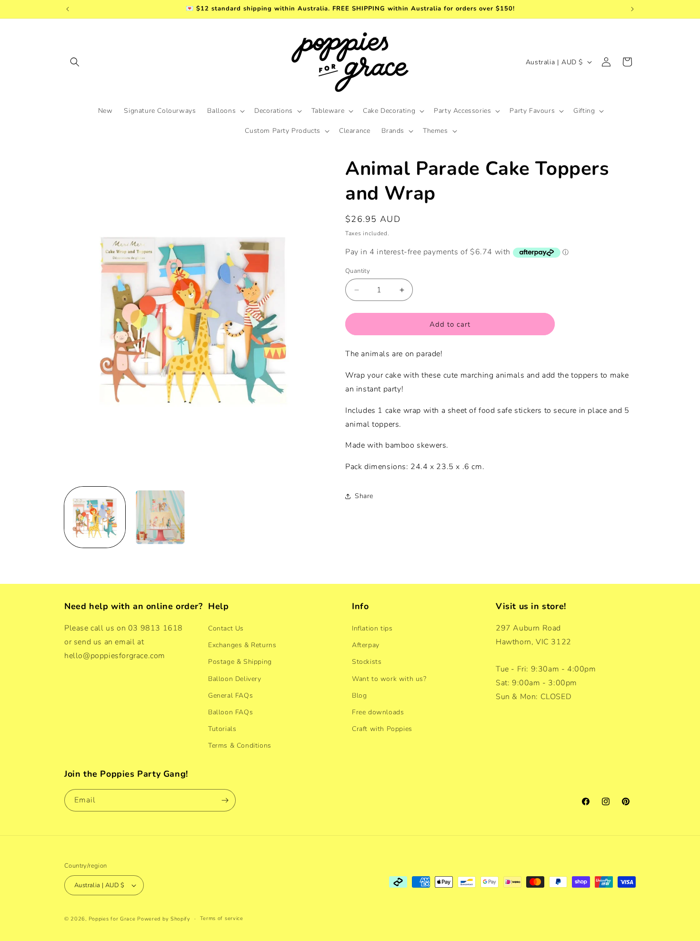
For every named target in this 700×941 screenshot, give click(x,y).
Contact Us (226, 628)
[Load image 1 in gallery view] (94, 517)
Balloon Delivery (234, 678)
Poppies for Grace (112, 918)
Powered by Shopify (163, 918)
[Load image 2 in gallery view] (160, 517)
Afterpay (366, 645)
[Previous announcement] (67, 9)
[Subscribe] (224, 800)
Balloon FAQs (230, 712)
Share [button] (364, 496)
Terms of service (221, 918)
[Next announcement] (632, 9)
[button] (74, 61)
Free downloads (378, 712)
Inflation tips (372, 628)
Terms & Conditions (239, 745)
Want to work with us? (389, 678)
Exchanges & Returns (242, 645)
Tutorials (222, 728)
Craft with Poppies (382, 728)
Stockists (366, 661)
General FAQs (230, 695)
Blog (359, 695)
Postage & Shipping (240, 661)
